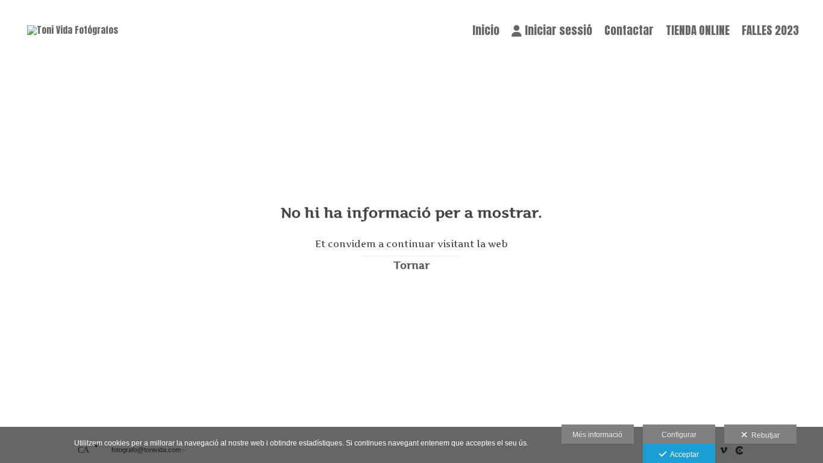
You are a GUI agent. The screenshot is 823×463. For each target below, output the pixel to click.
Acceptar (682, 454)
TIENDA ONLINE (698, 30)
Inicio (485, 30)
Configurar (679, 434)
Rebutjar (764, 435)
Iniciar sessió (558, 30)
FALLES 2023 (770, 30)
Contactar (629, 30)
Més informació (597, 434)
